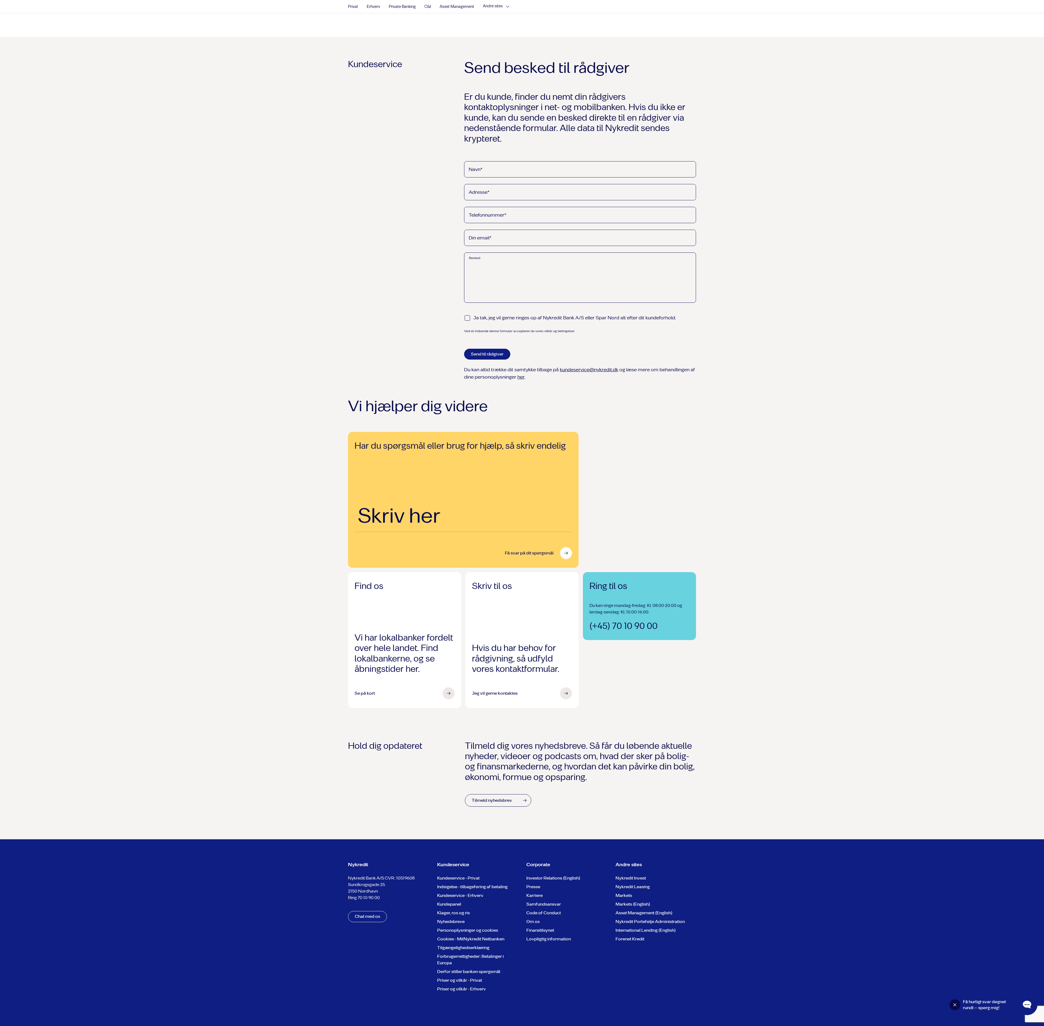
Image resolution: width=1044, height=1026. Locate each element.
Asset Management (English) (644, 912)
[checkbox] (467, 318)
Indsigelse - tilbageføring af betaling (472, 886)
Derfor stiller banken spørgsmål (468, 971)
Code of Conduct (543, 912)
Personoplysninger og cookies (467, 930)
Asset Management (457, 6)
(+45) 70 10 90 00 (623, 626)
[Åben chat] (1027, 1004)
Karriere (534, 895)
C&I (427, 6)
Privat (353, 6)
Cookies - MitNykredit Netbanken (470, 938)
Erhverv (373, 6)
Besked (474, 258)
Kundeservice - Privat (458, 878)
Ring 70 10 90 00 (364, 897)
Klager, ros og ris (453, 912)
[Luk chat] (954, 1004)
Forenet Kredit (630, 938)
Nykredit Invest (631, 878)
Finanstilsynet (540, 930)
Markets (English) (633, 904)
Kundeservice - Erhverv (460, 895)
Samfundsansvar (543, 904)
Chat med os (367, 916)
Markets (624, 895)
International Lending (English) (646, 930)
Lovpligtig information (548, 938)
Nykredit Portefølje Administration (650, 921)
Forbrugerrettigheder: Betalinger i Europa (470, 959)
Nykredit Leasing (633, 886)
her (520, 377)
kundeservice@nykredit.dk (589, 370)
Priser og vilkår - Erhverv (461, 988)
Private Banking (402, 6)
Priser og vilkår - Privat (459, 980)
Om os (533, 921)
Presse (533, 886)
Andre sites (493, 6)
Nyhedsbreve (451, 921)
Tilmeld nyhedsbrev (492, 800)
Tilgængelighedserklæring (463, 947)
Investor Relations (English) (553, 878)
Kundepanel (449, 904)
